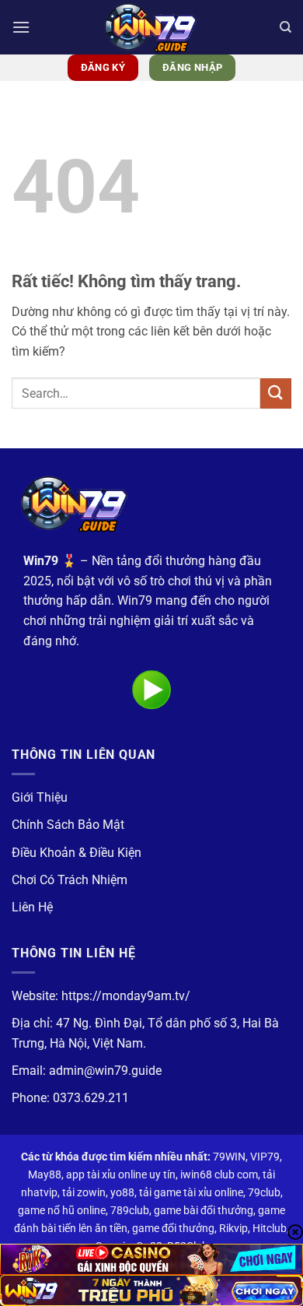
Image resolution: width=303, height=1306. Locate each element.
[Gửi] (275, 393)
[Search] (285, 27)
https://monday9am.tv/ (125, 995)
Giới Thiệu (40, 797)
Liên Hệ (32, 907)
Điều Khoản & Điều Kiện (76, 852)
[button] (21, 27)
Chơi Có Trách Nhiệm (69, 879)
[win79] (151, 27)
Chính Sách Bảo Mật (68, 824)
